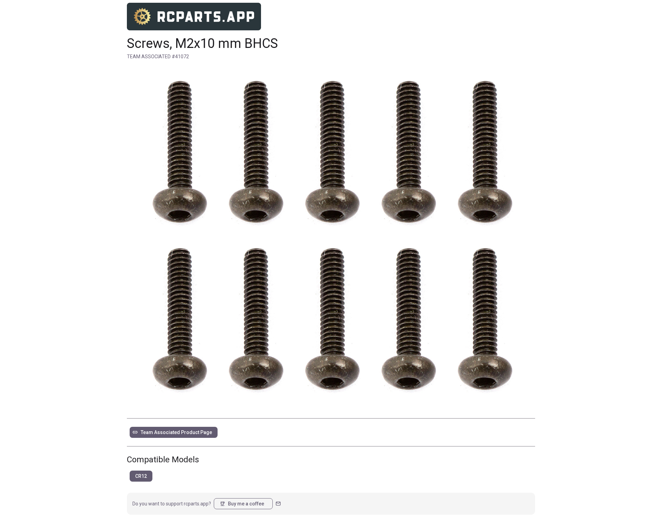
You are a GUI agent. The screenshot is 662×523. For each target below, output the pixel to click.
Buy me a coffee (242, 503)
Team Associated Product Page (172, 432)
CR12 (141, 476)
